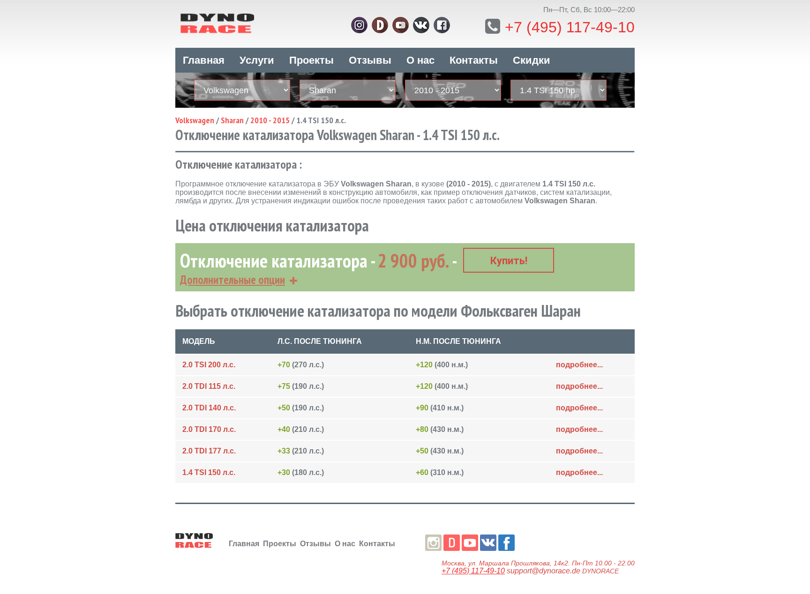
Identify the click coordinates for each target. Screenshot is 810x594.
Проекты (311, 60)
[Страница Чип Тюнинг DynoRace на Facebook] (442, 25)
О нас (420, 60)
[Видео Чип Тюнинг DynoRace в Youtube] (400, 25)
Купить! (508, 261)
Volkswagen (194, 120)
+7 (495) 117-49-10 (570, 27)
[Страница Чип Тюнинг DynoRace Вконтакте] (421, 25)
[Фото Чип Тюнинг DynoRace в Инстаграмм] (359, 25)
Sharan (232, 120)
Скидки (531, 60)
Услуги (257, 60)
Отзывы (370, 60)
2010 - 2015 (270, 120)
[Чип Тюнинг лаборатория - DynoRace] (245, 22)
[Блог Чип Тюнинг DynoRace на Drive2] (380, 25)
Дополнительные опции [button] (232, 280)
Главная (204, 60)
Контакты (474, 60)
